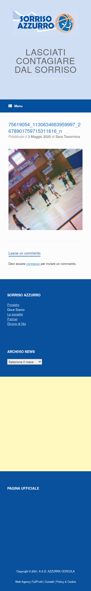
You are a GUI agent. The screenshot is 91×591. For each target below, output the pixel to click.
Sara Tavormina (68, 136)
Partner (12, 319)
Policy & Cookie (66, 582)
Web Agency (23, 582)
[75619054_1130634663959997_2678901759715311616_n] (45, 228)
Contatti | (50, 582)
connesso (33, 263)
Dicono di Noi (16, 323)
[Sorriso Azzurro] (45, 23)
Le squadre (15, 314)
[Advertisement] (45, 424)
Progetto (13, 304)
